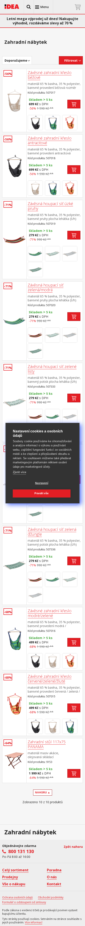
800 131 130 (21, 851)
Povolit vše (41, 493)
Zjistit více (19, 472)
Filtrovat (71, 60)
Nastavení (41, 483)
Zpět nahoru (73, 847)
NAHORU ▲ (42, 792)
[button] (29, 7)
